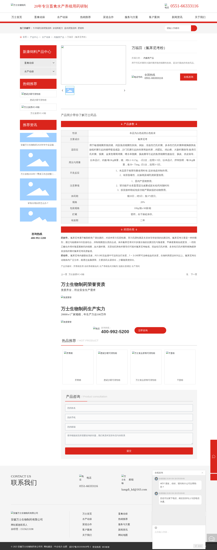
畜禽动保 (123, 513)
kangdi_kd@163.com (134, 489)
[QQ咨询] (213, 443)
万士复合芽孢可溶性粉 (146, 380)
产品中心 (34, 37)
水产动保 (46, 37)
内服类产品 (59, 37)
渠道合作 (87, 524)
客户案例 (87, 529)
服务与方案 (124, 524)
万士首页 (87, 513)
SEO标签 (106, 547)
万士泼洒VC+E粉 (38, 113)
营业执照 (96, 547)
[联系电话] (213, 449)
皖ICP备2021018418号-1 (80, 547)
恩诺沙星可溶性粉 (38, 100)
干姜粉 (180, 380)
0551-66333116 (184, 5)
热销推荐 (123, 519)
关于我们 (87, 535)
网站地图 (123, 535)
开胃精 (78, 380)
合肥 (65, 547)
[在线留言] (213, 456)
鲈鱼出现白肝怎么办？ (38, 200)
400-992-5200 (38, 237)
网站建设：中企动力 (53, 547)
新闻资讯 (123, 529)
